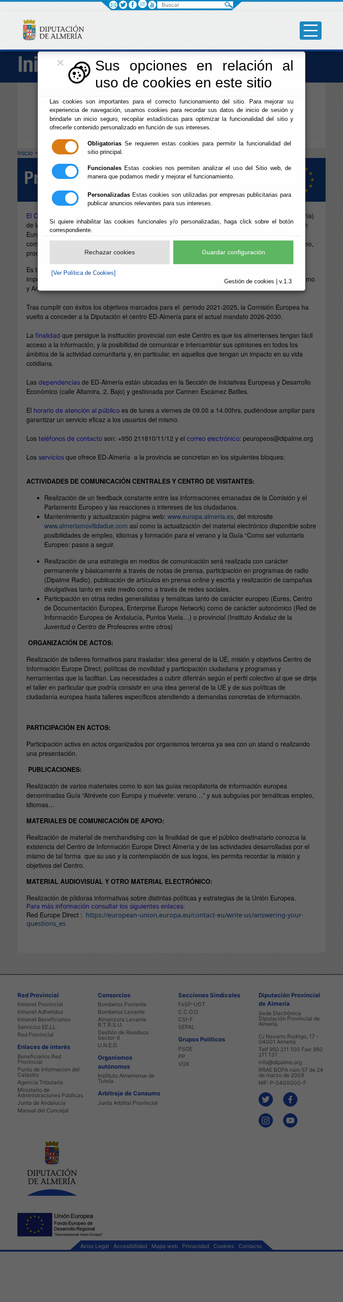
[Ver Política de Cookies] (83, 273)
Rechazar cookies (109, 252)
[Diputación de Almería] (50, 29)
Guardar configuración (233, 252)
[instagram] (142, 4)
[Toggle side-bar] (311, 30)
